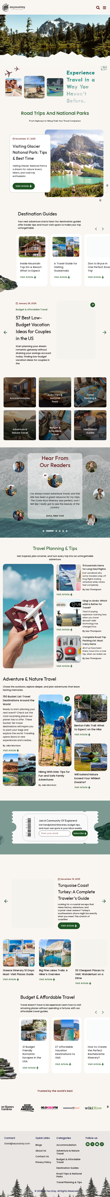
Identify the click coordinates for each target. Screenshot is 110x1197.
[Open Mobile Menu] (104, 7)
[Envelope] (97, 1144)
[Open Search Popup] (98, 7)
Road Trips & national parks (55, 398)
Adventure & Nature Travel (67, 1152)
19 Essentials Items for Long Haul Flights (94, 567)
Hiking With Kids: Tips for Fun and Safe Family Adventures (54, 775)
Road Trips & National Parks (69, 1175)
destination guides (90, 431)
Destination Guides (67, 1168)
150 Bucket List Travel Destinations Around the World (18, 700)
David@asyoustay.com (17, 1143)
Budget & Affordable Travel (68, 1161)
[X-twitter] (92, 1144)
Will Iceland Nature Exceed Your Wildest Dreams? (87, 778)
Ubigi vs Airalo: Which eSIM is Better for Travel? (94, 604)
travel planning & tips (90, 398)
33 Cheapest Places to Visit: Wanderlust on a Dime (89, 974)
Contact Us (42, 1156)
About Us (41, 1150)
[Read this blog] (66, 246)
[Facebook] (88, 1144)
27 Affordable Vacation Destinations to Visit (65, 1052)
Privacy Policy (43, 1162)
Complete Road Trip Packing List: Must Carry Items (94, 641)
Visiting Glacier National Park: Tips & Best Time (30, 152)
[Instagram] (102, 1144)
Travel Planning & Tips (69, 1182)
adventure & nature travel (20, 431)
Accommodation (20, 398)
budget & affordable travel (55, 431)
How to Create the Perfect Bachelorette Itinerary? (97, 1052)
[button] (97, 229)
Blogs (39, 1145)
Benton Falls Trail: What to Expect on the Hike (89, 727)
